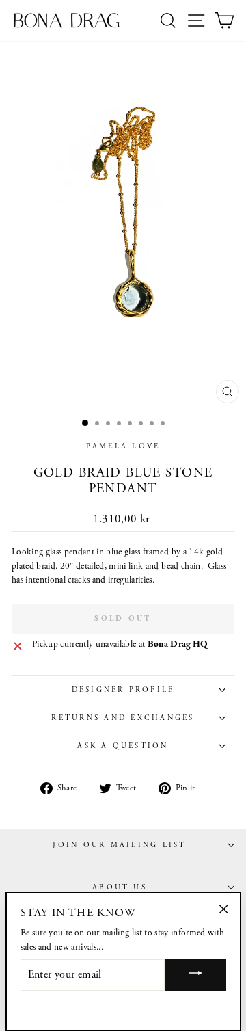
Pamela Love (123, 446)
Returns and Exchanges (122, 718)
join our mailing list (119, 845)
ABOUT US (119, 887)
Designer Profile (123, 690)
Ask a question (122, 746)
